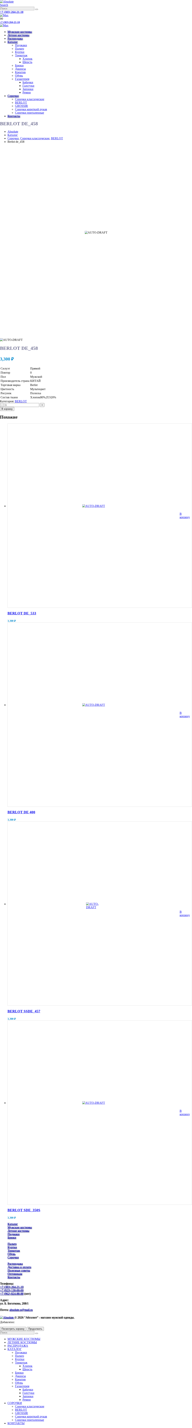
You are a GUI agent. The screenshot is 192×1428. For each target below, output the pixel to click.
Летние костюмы (18, 35)
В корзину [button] (185, 515)
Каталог (13, 41)
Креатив (20, 72)
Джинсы (20, 68)
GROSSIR (21, 105)
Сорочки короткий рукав (31, 109)
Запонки (27, 89)
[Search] (36, 9)
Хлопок (27, 58)
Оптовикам (15, 1273)
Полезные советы (19, 1270)
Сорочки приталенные (29, 112)
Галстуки (28, 85)
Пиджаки (21, 45)
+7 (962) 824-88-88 (11, 1293)
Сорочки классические (29, 99)
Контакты (14, 116)
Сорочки (13, 95)
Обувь (19, 75)
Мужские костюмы (20, 31)
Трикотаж (21, 55)
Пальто (19, 48)
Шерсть (27, 62)
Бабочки (27, 82)
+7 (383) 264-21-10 (11, 11)
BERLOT (21, 102)
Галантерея (22, 79)
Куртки (19, 52)
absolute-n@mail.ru (21, 1309)
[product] (94, 516)
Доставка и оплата (19, 1267)
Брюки (19, 65)
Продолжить (35, 1328)
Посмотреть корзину (13, 1328)
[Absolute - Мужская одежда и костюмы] (7, 1)
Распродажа (15, 38)
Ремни (26, 92)
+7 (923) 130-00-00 (11, 1290)
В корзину (7, 409)
